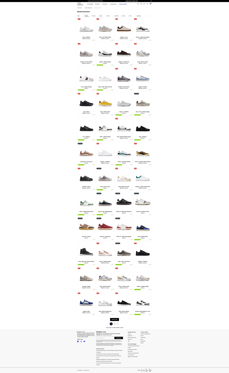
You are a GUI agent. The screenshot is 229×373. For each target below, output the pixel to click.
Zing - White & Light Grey (105, 311)
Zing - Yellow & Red (105, 111)
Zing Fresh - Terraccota (86, 161)
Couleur (123, 15)
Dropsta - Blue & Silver (124, 87)
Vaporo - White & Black (105, 62)
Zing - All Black (142, 136)
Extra (130, 15)
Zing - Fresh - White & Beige (143, 111)
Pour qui (93, 15)
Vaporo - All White (124, 111)
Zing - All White (86, 37)
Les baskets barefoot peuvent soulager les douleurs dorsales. (107, 354)
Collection (116, 15)
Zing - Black (86, 111)
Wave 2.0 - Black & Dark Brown (124, 211)
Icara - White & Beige (86, 87)
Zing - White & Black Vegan (124, 136)
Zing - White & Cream (123, 186)
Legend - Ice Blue (142, 87)
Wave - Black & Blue (143, 236)
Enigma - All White (105, 161)
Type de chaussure (87, 16)
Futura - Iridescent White (124, 161)
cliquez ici (112, 345)
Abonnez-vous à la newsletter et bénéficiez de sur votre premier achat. (108, 334)
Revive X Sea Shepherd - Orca (142, 311)
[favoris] (141, 4)
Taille (78, 15)
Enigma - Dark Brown (124, 62)
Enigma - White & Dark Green (142, 186)
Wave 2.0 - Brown (86, 236)
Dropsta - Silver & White (86, 62)
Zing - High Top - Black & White (86, 261)
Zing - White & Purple (105, 286)
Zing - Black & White (124, 311)
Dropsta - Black (86, 186)
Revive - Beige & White (105, 261)
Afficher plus (114, 319)
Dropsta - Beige (86, 286)
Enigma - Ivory (124, 37)
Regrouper (139, 15)
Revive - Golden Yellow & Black (142, 161)
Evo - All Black (86, 136)
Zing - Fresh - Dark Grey (124, 261)
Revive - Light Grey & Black (142, 37)
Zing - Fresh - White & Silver (105, 87)
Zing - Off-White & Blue (105, 37)
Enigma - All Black (142, 261)
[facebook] (78, 341)
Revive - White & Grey (123, 286)
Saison (108, 15)
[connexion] (144, 4)
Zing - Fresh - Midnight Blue (105, 211)
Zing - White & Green (143, 62)
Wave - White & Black (105, 136)
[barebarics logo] (81, 4)
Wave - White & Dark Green (86, 211)
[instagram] (81, 341)
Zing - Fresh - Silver (105, 186)
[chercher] (138, 3)
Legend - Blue (86, 311)
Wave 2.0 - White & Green (142, 211)
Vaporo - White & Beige (143, 286)
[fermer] (151, 1)
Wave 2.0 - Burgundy (105, 236)
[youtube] (84, 341)
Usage (101, 15)
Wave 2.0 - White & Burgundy (124, 236)
